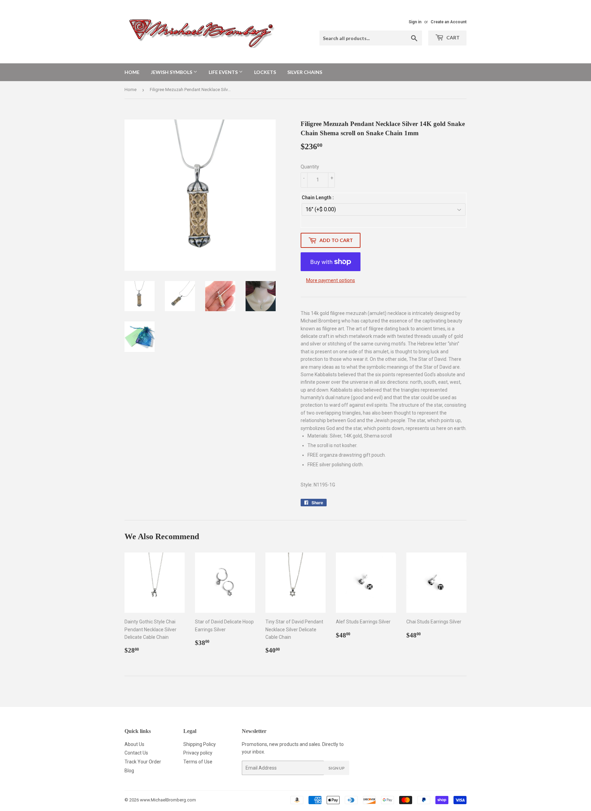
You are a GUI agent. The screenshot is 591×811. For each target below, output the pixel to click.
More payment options (330, 280)
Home (132, 72)
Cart (452, 37)
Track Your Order (142, 761)
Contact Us (136, 753)
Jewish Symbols (172, 72)
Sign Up (336, 768)
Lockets (265, 72)
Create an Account (449, 22)
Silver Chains (304, 72)
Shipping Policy (199, 744)
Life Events (224, 72)
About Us (134, 744)
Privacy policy (197, 753)
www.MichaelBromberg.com (168, 799)
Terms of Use (197, 761)
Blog (129, 770)
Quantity (310, 166)
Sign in (415, 22)
